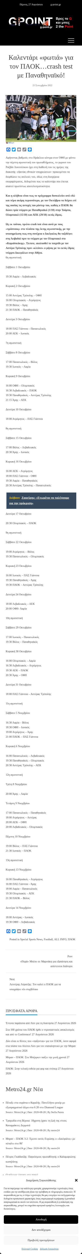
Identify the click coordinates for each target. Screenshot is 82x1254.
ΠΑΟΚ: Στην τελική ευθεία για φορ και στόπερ (31, 1068)
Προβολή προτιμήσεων (41, 1240)
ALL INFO (60, 939)
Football (48, 939)
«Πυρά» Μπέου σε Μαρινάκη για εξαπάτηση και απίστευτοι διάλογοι (46, 961)
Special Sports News (31, 939)
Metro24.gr (20, 1112)
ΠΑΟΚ (71, 939)
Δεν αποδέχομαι (41, 1229)
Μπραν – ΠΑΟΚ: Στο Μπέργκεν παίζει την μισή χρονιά (36, 1057)
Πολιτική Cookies (30, 1249)
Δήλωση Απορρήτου (49, 1249)
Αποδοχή (41, 1219)
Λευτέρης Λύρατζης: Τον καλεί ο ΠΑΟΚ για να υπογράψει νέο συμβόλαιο (35, 984)
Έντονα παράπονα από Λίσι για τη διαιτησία (30, 1023)
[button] (76, 1180)
